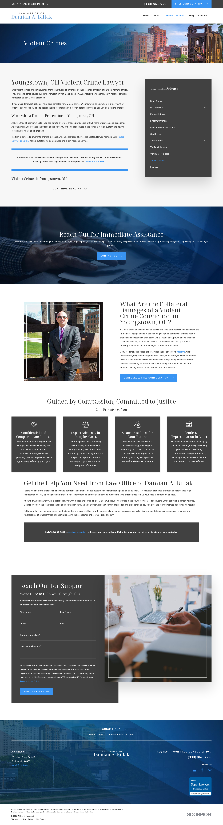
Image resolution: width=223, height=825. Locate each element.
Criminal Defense (115, 734)
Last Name (65, 612)
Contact (130, 734)
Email (63, 624)
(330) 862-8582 (156, 3)
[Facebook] (202, 770)
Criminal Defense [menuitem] (174, 15)
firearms (181, 351)
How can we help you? (30, 646)
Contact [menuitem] (202, 15)
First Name (25, 612)
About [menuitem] (157, 15)
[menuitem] (176, 101)
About (101, 734)
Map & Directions (19, 765)
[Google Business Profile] (210, 770)
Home (92, 734)
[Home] (31, 16)
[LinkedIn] (194, 770)
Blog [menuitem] (191, 15)
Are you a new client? (30, 635)
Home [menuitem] (145, 15)
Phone (23, 624)
